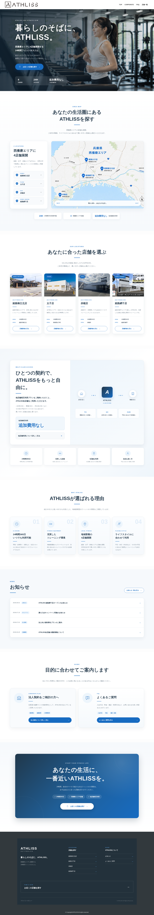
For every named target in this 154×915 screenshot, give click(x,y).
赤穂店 (83, 866)
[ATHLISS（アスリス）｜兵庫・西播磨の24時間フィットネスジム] (21, 4)
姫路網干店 (83, 871)
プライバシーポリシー (26, 900)
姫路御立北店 (83, 856)
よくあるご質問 (119, 861)
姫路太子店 (83, 861)
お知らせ (119, 856)
